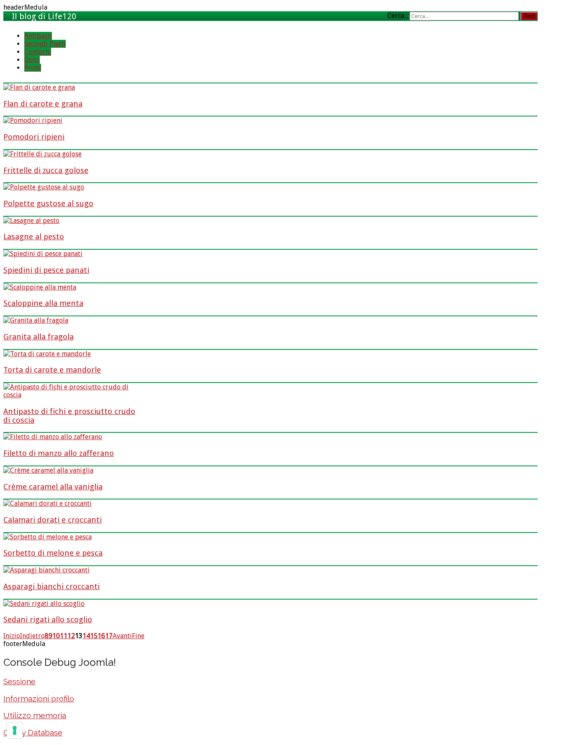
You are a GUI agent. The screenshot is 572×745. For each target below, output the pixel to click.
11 (63, 636)
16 (101, 636)
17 (109, 636)
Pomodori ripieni (33, 136)
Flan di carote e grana (42, 103)
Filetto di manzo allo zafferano (58, 453)
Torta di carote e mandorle (52, 369)
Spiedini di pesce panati (46, 270)
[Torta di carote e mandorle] (47, 354)
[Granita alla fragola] (35, 320)
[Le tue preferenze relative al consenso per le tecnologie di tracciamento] (15, 730)
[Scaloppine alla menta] (39, 287)
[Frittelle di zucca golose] (42, 154)
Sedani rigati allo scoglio (47, 619)
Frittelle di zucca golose (45, 170)
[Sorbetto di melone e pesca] (47, 537)
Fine (138, 636)
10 (56, 636)
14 (86, 636)
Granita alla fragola (38, 336)
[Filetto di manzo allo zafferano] (52, 437)
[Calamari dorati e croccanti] (47, 503)
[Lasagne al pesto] (31, 221)
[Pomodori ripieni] (32, 120)
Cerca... (397, 16)
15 (94, 636)
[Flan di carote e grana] (39, 87)
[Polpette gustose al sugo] (43, 187)
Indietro (32, 636)
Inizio (11, 636)
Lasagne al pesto (33, 236)
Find (529, 16)
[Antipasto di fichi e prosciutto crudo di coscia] (70, 395)
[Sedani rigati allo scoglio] (44, 604)
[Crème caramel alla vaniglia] (48, 470)
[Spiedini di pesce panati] (42, 254)
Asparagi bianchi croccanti (51, 586)
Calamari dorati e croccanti (52, 519)
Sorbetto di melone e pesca (53, 552)
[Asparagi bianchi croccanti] (46, 570)
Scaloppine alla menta (43, 303)
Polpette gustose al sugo (48, 203)
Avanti (122, 636)
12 (71, 636)
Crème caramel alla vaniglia (53, 486)
